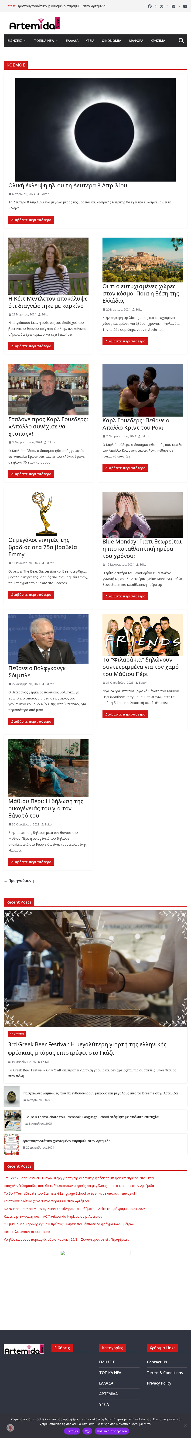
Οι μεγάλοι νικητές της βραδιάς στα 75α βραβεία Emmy (42, 547)
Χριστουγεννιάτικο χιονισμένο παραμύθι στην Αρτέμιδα (61, 6)
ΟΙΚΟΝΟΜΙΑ (111, 40)
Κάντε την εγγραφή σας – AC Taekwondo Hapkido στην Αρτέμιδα (53, 1216)
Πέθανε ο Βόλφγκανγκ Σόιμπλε (37, 671)
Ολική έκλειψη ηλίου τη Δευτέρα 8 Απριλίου (67, 185)
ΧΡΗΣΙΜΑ (158, 40)
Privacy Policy (159, 1383)
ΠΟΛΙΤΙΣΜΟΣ (17, 1034)
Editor (45, 194)
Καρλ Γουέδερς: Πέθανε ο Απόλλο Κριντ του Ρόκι (135, 423)
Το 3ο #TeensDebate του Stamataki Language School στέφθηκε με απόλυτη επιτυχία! (92, 1117)
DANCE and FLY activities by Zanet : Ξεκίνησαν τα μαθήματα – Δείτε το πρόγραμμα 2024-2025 (75, 1208)
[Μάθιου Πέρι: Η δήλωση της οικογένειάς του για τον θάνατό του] (48, 768)
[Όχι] (185, 1425)
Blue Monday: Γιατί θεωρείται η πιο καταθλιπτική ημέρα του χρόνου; (142, 548)
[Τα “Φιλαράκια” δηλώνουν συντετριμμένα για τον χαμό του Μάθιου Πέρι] (142, 635)
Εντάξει (72, 1431)
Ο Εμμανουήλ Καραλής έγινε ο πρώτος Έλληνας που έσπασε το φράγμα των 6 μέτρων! (69, 1224)
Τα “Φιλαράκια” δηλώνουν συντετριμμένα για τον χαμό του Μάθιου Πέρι (140, 667)
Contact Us (157, 1362)
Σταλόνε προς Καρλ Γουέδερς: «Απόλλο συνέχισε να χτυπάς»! (48, 426)
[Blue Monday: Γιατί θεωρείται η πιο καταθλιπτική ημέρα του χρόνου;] (142, 514)
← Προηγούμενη (19, 880)
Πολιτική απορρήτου (112, 1431)
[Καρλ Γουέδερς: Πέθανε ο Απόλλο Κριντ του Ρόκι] (142, 390)
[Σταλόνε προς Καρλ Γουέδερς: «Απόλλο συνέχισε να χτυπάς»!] (48, 389)
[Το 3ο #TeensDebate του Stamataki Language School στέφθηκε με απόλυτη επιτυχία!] (12, 1120)
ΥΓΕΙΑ (90, 40)
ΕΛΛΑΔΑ (72, 40)
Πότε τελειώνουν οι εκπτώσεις (27, 1231)
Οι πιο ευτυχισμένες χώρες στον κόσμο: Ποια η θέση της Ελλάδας (140, 293)
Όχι (87, 1431)
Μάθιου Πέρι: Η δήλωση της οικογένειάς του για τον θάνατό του (45, 808)
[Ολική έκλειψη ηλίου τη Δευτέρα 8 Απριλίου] (95, 130)
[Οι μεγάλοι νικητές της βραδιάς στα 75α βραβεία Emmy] (48, 514)
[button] (24, 41)
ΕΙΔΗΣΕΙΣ (14, 40)
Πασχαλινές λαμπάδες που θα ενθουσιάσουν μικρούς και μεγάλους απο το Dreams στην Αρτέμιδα (100, 1093)
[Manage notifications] (10, 1427)
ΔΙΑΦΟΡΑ (136, 40)
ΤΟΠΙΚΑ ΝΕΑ (44, 40)
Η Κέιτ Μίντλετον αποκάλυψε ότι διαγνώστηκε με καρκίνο (48, 302)
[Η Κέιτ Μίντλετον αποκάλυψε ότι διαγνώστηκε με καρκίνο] (48, 266)
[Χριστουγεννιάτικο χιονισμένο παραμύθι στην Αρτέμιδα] (11, 1144)
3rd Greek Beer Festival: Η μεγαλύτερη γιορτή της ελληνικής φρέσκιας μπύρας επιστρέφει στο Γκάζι (87, 1048)
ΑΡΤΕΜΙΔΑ (108, 1393)
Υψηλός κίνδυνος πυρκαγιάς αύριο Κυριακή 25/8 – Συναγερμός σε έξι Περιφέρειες (66, 1239)
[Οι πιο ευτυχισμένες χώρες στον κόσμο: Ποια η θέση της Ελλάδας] (142, 260)
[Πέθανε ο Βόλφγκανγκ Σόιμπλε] (48, 639)
